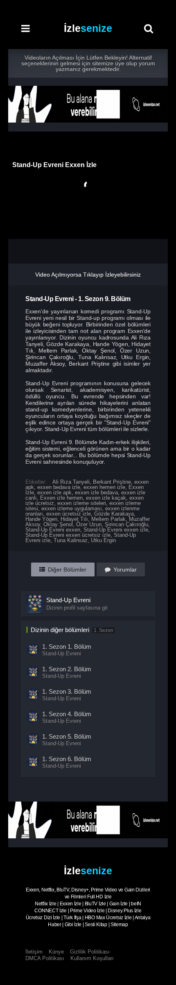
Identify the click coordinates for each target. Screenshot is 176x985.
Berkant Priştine (112, 482)
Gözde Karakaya (114, 514)
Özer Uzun (89, 524)
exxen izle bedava (96, 492)
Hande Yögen (41, 519)
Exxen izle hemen (61, 498)
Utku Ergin (103, 540)
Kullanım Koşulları (92, 958)
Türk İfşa (72, 917)
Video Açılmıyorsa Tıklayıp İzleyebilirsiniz (88, 274)
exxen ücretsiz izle (68, 514)
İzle (88, 28)
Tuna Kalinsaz (71, 540)
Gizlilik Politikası (90, 952)
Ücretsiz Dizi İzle (43, 917)
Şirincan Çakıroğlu (126, 524)
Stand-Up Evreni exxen (52, 530)
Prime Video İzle (87, 911)
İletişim (34, 952)
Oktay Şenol (58, 524)
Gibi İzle (73, 924)
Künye (56, 952)
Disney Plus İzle (124, 911)
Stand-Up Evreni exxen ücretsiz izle (68, 535)
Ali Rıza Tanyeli (71, 482)
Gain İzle (118, 904)
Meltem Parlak (108, 519)
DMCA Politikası (44, 958)
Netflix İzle (45, 904)
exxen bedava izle (58, 487)
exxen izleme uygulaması (71, 508)
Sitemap (119, 924)
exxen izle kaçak (106, 498)
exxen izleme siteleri (81, 503)
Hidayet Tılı (74, 519)
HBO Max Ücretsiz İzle (108, 917)
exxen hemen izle (104, 487)
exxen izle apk (54, 492)
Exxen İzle (70, 904)
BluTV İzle (95, 904)
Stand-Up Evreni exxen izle (115, 530)
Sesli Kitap (96, 924)
